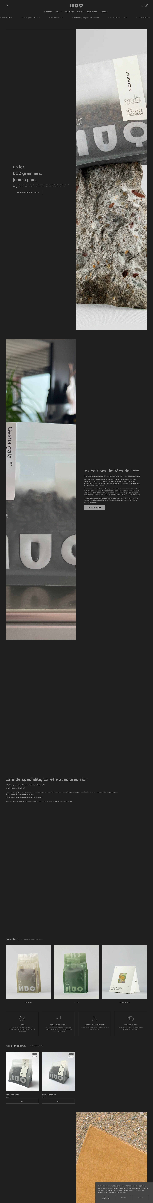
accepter (123, 1198)
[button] (7, 5)
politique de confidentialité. (117, 1192)
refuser (140, 1198)
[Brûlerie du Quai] (76, 5)
